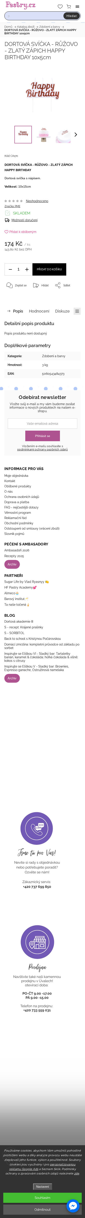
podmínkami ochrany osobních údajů (42, 449)
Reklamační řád (15, 518)
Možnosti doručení (24, 220)
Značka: (12, 206)
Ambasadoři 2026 (16, 550)
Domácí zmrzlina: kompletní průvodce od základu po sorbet (41, 646)
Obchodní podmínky (18, 523)
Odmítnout (42, 1210)
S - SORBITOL (14, 633)
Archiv (12, 564)
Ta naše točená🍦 (17, 604)
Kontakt (9, 481)
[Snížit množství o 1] (10, 269)
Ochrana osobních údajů (21, 497)
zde (76, 1173)
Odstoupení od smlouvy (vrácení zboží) (32, 528)
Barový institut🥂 (16, 599)
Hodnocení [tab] (39, 311)
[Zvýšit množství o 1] (26, 269)
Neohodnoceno (37, 201)
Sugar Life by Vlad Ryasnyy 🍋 (26, 581)
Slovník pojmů (14, 534)
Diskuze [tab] (62, 311)
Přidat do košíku (49, 269)
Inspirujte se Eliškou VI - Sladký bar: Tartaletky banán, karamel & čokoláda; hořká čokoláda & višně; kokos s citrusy (41, 657)
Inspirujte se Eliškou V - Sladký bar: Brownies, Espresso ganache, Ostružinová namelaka (36, 668)
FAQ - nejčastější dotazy (21, 507)
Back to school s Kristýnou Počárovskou (32, 638)
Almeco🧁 (11, 593)
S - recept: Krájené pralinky (23, 627)
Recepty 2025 (14, 556)
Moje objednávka (16, 475)
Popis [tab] (18, 311)
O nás (8, 491)
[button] (73, 1206)
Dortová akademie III (18, 621)
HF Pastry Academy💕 (20, 587)
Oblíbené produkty (17, 486)
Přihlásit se (42, 436)
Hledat (71, 16)
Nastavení (42, 1186)
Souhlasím (42, 1198)
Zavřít (71, 296)
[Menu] (77, 6)
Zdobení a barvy (53, 356)
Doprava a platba (16, 502)
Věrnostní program (17, 512)
